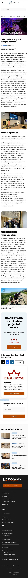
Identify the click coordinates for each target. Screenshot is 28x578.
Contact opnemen (6, 519)
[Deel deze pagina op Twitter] (3, 362)
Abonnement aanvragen (8, 522)
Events (4, 507)
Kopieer (19, 362)
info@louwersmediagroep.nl (11, 542)
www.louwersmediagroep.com (11, 565)
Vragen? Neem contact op (11, 485)
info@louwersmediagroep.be (11, 559)
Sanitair (4, 509)
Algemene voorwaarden (14, 572)
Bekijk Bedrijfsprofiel (14, 393)
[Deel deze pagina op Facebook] (7, 362)
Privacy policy (14, 574)
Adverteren (5, 517)
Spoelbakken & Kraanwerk (8, 501)
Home (3, 16)
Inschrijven (14, 416)
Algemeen (4, 45)
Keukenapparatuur (6, 499)
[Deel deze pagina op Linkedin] (12, 362)
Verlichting (5, 504)
